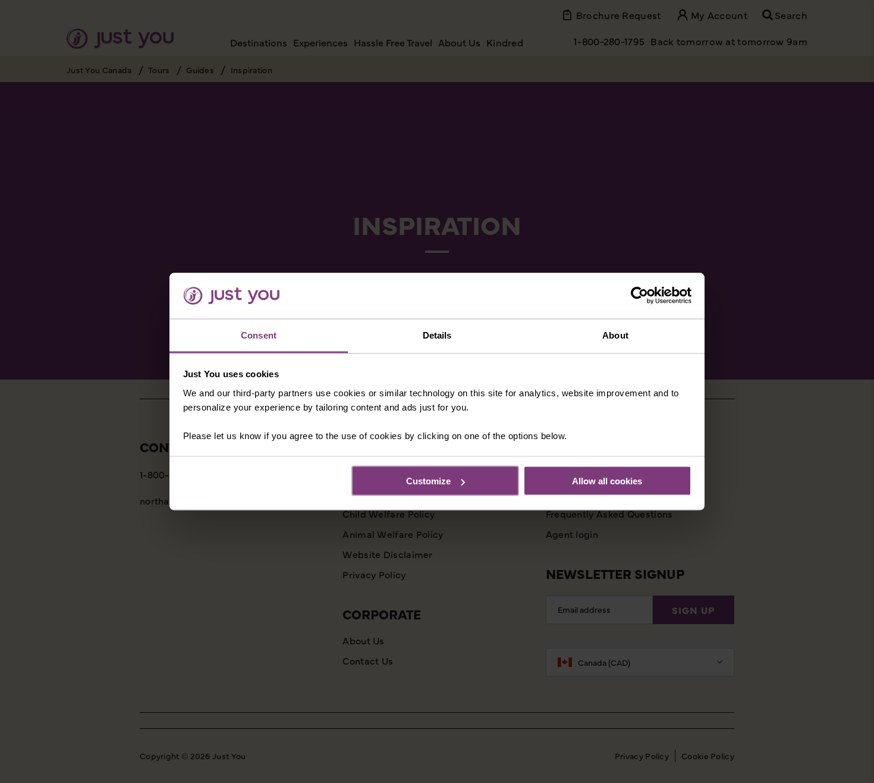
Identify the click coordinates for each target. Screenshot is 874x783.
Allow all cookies (607, 481)
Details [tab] (437, 335)
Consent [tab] (258, 335)
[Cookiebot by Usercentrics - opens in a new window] (639, 296)
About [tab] (615, 335)
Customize (428, 481)
